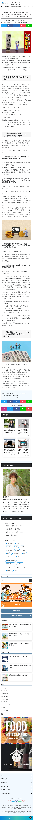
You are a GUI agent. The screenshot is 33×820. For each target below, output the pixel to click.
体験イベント (10, 557)
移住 (17, 532)
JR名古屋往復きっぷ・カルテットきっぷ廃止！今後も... (20, 625)
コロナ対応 (9, 567)
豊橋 (18, 543)
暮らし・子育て (10, 526)
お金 (12, 20)
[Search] (30, 580)
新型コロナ (14, 535)
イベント (9, 546)
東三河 (8, 570)
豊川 (19, 557)
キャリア (16, 20)
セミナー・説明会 (21, 567)
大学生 (24, 553)
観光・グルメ (19, 526)
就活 (17, 546)
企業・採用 (9, 529)
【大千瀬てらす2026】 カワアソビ (18, 656)
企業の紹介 (16, 553)
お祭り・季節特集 (11, 560)
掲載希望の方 (16, 610)
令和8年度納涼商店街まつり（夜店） (19, 675)
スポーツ (22, 532)
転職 (18, 550)
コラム (7, 535)
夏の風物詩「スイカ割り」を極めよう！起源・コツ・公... (19, 634)
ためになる (23, 20)
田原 (24, 550)
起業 (16, 570)
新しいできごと (10, 563)
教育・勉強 (6, 20)
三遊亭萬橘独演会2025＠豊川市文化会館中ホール (20, 666)
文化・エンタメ (10, 532)
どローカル (9, 550)
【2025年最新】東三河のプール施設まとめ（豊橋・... (20, 644)
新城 (8, 553)
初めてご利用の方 (16, 616)
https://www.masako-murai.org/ (14, 511)
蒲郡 (23, 546)
